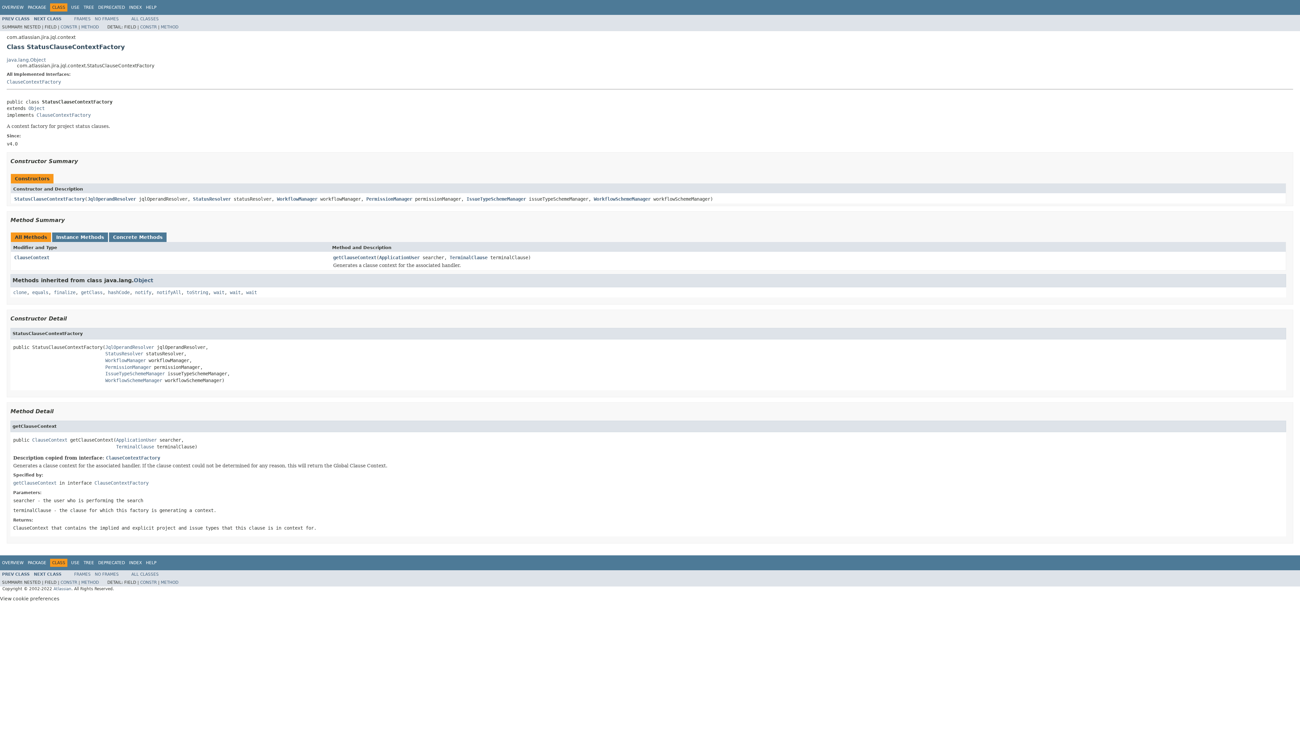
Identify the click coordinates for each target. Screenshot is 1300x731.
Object (36, 108)
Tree (89, 7)
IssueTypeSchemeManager (496, 199)
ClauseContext (31, 257)
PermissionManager (389, 199)
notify (143, 292)
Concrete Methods (137, 237)
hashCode (119, 292)
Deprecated (111, 7)
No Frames (107, 19)
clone (20, 292)
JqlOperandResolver (111, 199)
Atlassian (62, 588)
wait (219, 292)
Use (75, 7)
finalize (64, 292)
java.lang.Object (26, 60)
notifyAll (169, 292)
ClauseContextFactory (34, 82)
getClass (92, 292)
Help (151, 7)
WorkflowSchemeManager (622, 199)
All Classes (145, 19)
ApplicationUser (399, 257)
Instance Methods (80, 237)
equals (40, 292)
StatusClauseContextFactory (49, 199)
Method (90, 27)
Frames (82, 19)
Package (37, 7)
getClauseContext (354, 257)
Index (135, 7)
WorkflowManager (297, 199)
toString (197, 292)
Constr (69, 27)
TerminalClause (469, 257)
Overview (13, 7)
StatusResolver (212, 199)
